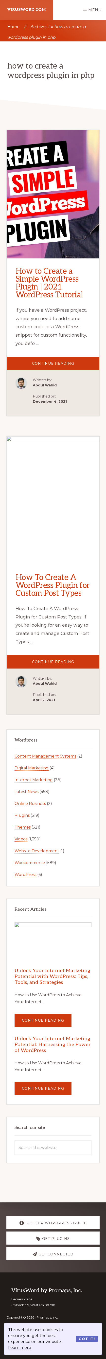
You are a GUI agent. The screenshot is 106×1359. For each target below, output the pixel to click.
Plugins (22, 815)
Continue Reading (65, 365)
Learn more (19, 1347)
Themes (23, 827)
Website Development (37, 851)
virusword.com (26, 9)
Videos (21, 839)
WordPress (25, 874)
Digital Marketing (32, 768)
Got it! (87, 1339)
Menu (95, 9)
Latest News (26, 791)
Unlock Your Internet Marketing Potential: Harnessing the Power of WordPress (53, 1044)
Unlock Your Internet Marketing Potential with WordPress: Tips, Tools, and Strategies (52, 976)
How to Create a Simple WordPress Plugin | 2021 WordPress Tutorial (49, 283)
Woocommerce (30, 862)
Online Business (30, 803)
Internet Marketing (34, 780)
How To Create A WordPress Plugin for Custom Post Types (53, 585)
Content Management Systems (45, 756)
